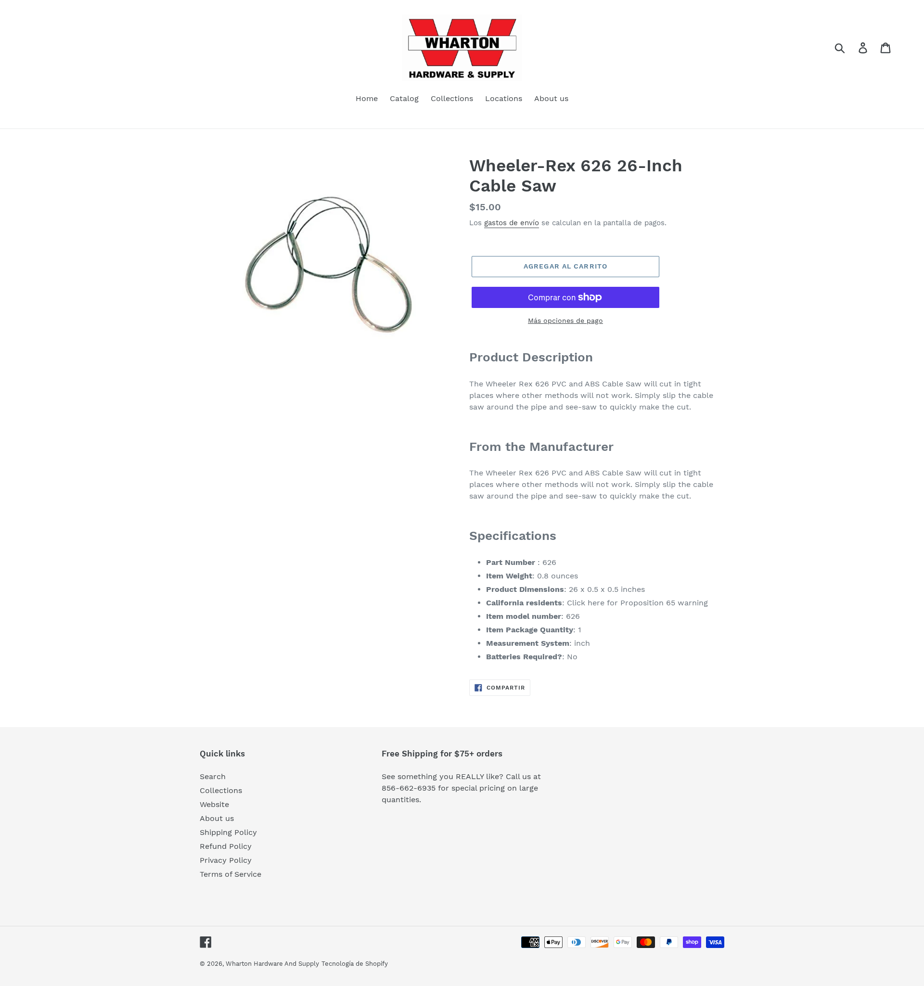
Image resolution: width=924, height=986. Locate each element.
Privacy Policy (226, 860)
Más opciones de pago (565, 320)
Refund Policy (226, 846)
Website (214, 804)
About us (217, 818)
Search (213, 776)
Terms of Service (230, 874)
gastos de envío (511, 222)
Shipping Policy (228, 832)
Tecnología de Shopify (354, 963)
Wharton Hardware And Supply (272, 963)
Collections (221, 790)
